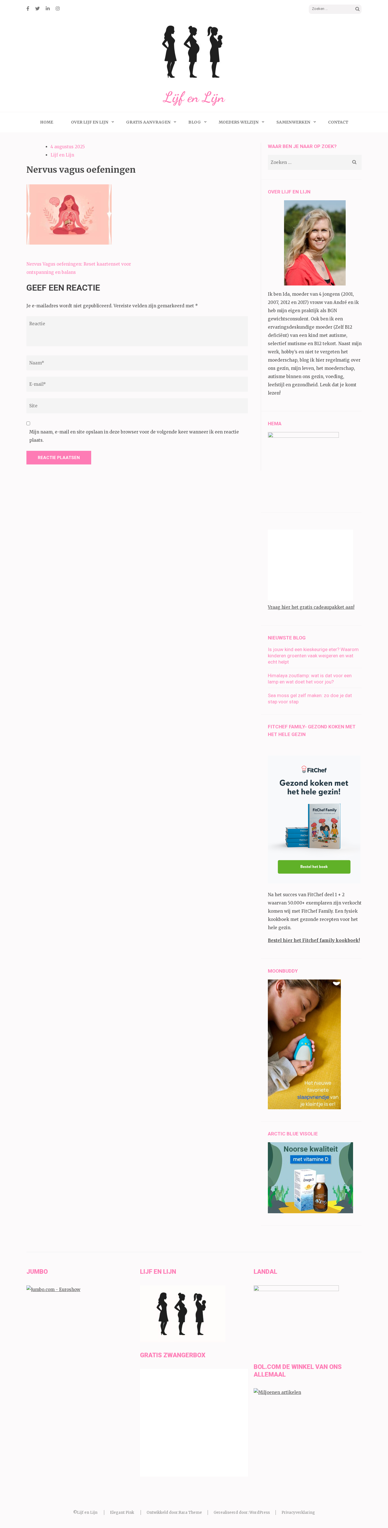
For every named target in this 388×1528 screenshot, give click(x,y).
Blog (194, 122)
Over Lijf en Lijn (89, 122)
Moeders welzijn (238, 122)
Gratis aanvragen (148, 122)
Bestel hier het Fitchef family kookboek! (314, 940)
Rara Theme (190, 1512)
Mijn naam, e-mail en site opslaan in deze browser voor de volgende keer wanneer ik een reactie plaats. (134, 436)
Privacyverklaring (298, 1512)
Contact (338, 122)
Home (46, 122)
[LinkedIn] (48, 8)
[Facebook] (27, 8)
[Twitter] (37, 8)
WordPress (259, 1512)
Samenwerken (293, 122)
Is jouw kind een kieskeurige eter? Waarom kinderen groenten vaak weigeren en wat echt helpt (313, 656)
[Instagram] (58, 8)
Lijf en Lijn (194, 97)
